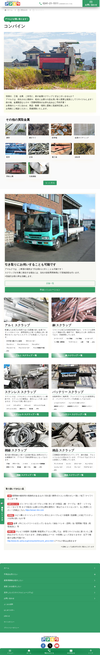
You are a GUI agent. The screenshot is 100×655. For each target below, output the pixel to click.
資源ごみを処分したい (12, 586)
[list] (50, 518)
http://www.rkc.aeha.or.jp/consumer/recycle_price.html (30, 541)
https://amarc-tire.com (34, 510)
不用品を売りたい (11, 574)
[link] (50, 568)
